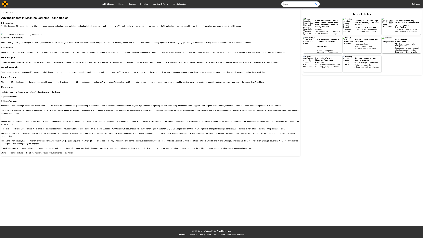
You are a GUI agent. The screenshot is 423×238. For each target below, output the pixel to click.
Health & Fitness (107, 4)
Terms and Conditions (235, 235)
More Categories (179, 4)
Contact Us (193, 235)
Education (144, 4)
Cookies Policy (219, 235)
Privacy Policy (205, 235)
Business (132, 4)
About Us (182, 235)
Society (121, 4)
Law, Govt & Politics (160, 4)
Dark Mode (416, 4)
